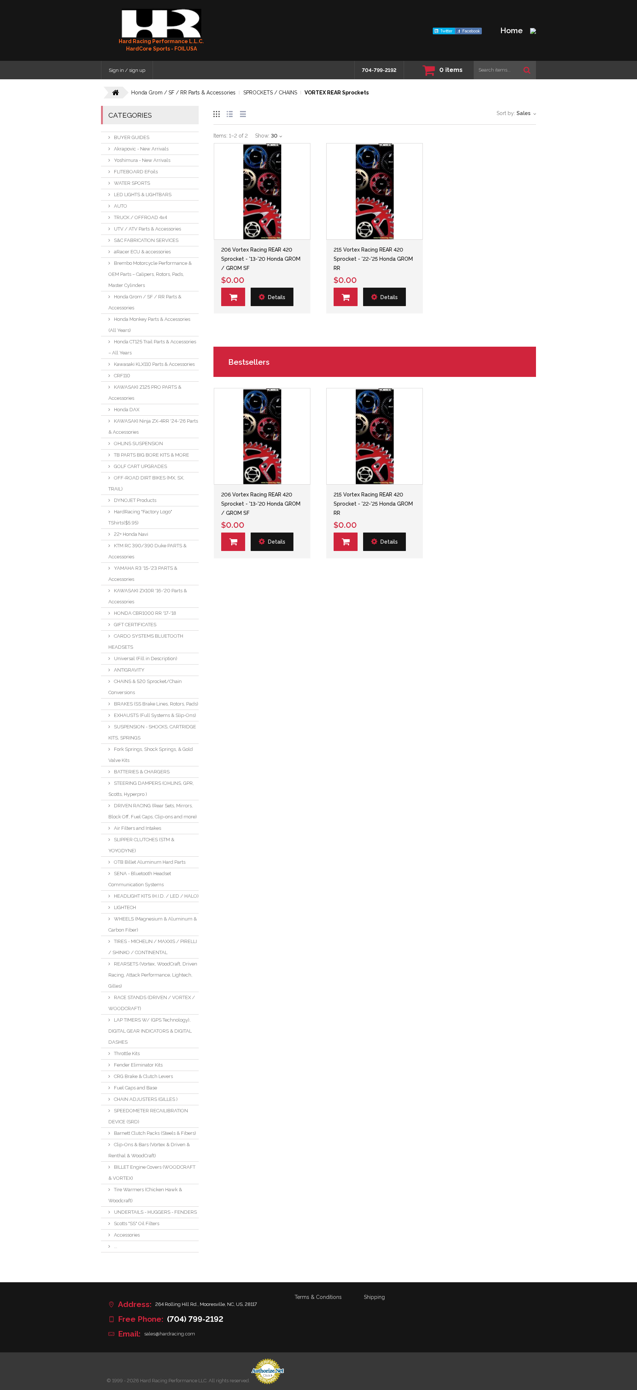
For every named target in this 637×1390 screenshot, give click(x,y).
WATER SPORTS (132, 183)
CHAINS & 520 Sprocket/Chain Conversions (145, 687)
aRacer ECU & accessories (142, 251)
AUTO (120, 206)
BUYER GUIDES (131, 137)
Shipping (374, 1297)
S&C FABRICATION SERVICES (146, 240)
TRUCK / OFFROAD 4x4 (140, 217)
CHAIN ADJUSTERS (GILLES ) (146, 1099)
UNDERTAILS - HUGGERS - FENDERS (155, 1212)
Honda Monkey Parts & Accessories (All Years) (149, 324)
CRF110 (122, 375)
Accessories (127, 1235)
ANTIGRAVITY (129, 670)
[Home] (161, 23)
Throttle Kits (127, 1053)
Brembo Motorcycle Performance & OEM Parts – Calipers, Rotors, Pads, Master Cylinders (150, 274)
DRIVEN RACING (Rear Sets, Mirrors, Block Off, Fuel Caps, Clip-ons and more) (152, 811)
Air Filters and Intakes (137, 828)
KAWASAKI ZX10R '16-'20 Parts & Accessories (147, 596)
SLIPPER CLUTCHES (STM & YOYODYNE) (141, 845)
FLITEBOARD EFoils (136, 171)
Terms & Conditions (318, 1297)
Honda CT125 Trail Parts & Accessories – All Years (152, 347)
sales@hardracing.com (169, 1334)
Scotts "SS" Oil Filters (136, 1223)
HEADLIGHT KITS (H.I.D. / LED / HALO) (156, 896)
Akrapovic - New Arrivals (141, 149)
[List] (230, 113)
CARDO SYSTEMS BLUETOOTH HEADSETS (145, 641)
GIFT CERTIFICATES (135, 624)
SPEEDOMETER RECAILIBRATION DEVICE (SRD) (148, 1116)
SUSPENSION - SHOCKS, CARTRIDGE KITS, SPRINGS (152, 732)
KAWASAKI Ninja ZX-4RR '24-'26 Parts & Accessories (153, 426)
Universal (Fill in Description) (145, 658)
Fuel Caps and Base (135, 1088)
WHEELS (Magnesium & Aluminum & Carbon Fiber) (152, 924)
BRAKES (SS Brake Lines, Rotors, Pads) (156, 704)
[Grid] (216, 113)
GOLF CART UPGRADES (140, 466)
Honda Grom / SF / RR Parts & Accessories (144, 302)
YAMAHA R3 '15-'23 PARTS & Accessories (142, 573)
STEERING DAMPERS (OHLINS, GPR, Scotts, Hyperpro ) (151, 788)
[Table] (243, 113)
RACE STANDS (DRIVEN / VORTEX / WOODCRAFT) (151, 1003)
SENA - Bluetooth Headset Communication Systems (139, 879)
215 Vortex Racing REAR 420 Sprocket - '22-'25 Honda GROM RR (373, 259)
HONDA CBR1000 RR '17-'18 (145, 613)
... (115, 1246)
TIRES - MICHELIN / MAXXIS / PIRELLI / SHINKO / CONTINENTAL (152, 947)
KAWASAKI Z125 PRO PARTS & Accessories (144, 392)
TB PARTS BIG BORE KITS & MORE (151, 455)
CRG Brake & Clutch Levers (143, 1076)
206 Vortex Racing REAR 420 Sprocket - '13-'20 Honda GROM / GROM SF (260, 259)
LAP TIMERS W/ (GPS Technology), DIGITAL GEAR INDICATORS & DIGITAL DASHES (150, 1031)
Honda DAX (126, 409)
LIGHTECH (125, 907)
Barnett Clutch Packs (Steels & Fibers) (155, 1133)
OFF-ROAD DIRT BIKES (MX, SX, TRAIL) (146, 483)
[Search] (527, 70)
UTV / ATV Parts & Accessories (147, 229)
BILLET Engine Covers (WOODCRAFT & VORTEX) (151, 1172)
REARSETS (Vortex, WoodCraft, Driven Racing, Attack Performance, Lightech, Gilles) (152, 975)
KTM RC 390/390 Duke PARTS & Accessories (147, 551)
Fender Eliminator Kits (138, 1065)
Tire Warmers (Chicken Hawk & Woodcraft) (145, 1195)
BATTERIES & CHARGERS (142, 771)
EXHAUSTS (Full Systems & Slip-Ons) (155, 715)
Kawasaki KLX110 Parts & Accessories (154, 364)
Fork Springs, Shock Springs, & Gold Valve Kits (150, 754)
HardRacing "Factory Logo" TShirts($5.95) (140, 517)
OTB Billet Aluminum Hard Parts (149, 862)
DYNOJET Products (135, 500)
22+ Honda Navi (131, 534)
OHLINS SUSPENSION (138, 443)
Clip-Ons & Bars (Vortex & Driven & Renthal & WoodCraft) (149, 1150)
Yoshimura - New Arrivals (142, 160)
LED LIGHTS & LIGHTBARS (142, 194)
